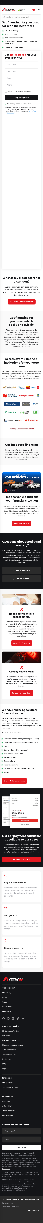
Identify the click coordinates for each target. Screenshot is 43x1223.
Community (6, 1011)
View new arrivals (21, 523)
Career (4, 1002)
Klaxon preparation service (12, 1045)
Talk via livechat (22, 578)
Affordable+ (7, 1106)
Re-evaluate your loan (21, 693)
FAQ (4, 1064)
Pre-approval (7, 1083)
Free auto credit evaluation (21, 301)
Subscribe (21, 1147)
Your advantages (9, 1054)
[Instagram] (8, 1019)
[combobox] (21, 17)
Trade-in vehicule (8, 1111)
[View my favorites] (34, 10)
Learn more (6, 1169)
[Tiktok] (18, 1019)
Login (4, 1068)
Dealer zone (6, 1059)
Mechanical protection (11, 1040)
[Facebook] (3, 1019)
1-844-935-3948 (22, 570)
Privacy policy (7, 1203)
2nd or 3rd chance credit (14, 781)
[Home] (13, 9)
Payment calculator (21, 859)
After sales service (9, 1050)
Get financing (7, 1115)
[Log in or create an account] (39, 10)
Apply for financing (21, 643)
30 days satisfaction (10, 1031)
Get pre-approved (21, 97)
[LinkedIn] (13, 1019)
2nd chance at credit (10, 1087)
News (4, 997)
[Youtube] (23, 1019)
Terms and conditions (10, 1206)
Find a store (7, 1007)
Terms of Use (32, 111)
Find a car (6, 1101)
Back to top (32, 1210)
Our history (6, 992)
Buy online (6, 1036)
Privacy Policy (10, 113)
